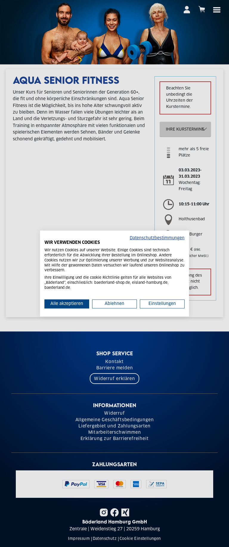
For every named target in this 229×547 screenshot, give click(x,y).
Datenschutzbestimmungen (157, 238)
